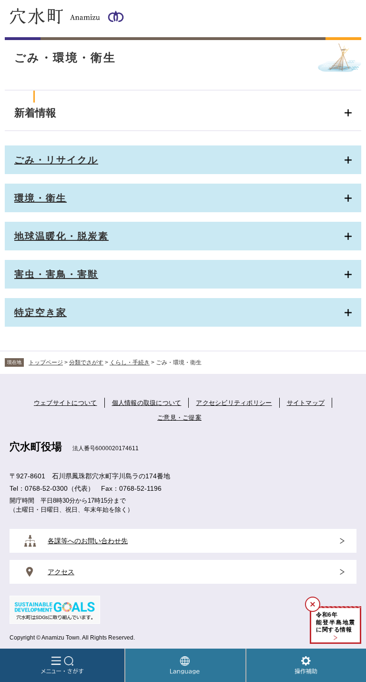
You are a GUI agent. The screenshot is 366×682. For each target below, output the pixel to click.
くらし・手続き (130, 362)
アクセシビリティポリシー (234, 402)
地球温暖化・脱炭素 (61, 236)
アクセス (61, 572)
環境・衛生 (40, 198)
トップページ (46, 362)
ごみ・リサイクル (56, 160)
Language (185, 665)
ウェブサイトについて (65, 402)
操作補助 (306, 665)
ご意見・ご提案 (179, 417)
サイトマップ (306, 402)
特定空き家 (40, 312)
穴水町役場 (36, 447)
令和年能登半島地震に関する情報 (335, 622)
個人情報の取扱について (147, 402)
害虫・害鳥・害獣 (56, 274)
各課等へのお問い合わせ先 (88, 541)
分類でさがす (86, 362)
